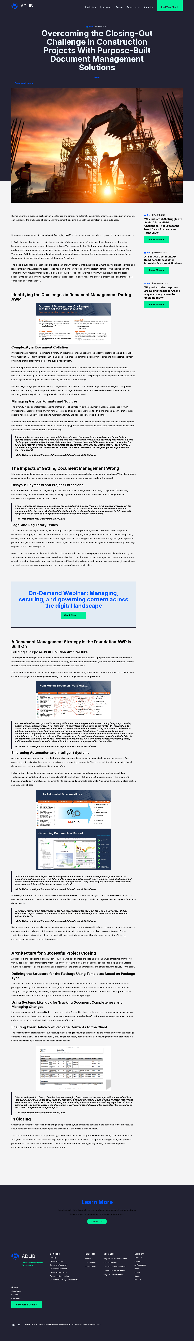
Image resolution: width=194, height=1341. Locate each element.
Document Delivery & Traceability (64, 1280)
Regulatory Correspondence (115, 1259)
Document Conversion (59, 1276)
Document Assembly (58, 1265)
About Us (138, 1258)
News (136, 1269)
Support (14, 1295)
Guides (137, 1276)
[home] (22, 6)
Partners (137, 1261)
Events (137, 1272)
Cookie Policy (95, 1325)
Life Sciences (90, 1263)
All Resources (140, 1265)
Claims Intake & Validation (114, 1270)
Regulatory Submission (113, 1274)
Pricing (53, 1258)
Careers (137, 1280)
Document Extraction (58, 1269)
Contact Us (16, 1298)
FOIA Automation (110, 1263)
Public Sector (90, 1267)
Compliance (16, 1291)
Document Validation (58, 1272)
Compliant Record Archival (115, 1267)
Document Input (56, 1261)
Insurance (89, 1259)
